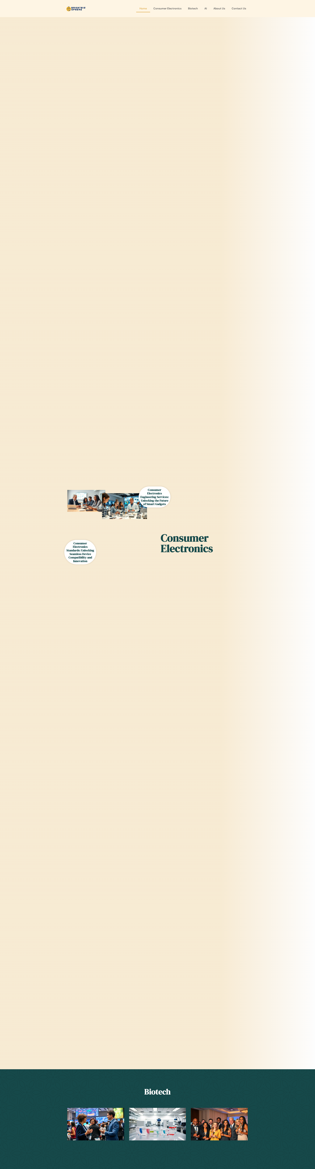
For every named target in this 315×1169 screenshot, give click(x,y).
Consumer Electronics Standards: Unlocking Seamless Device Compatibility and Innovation (80, 552)
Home (143, 8)
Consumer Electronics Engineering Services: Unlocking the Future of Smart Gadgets (154, 497)
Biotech (193, 8)
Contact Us (239, 8)
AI (205, 8)
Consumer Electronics (167, 8)
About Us (219, 8)
